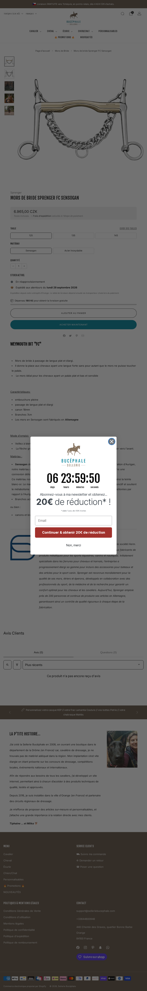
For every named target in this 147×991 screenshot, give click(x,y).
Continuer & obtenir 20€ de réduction (73, 532)
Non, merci (73, 545)
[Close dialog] (111, 441)
